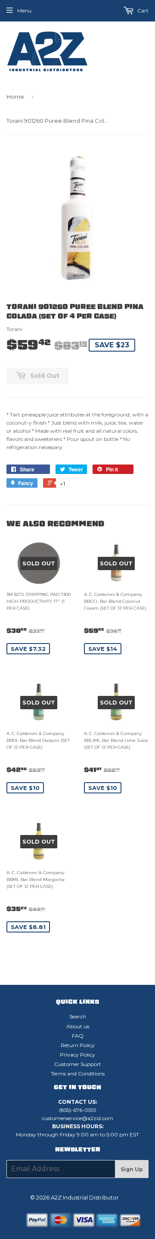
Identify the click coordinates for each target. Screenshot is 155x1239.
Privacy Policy (77, 1054)
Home (15, 96)
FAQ (78, 1035)
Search (77, 1016)
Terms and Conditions (78, 1073)
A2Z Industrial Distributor (85, 1197)
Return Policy (78, 1045)
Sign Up (132, 1169)
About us (77, 1026)
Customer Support (77, 1064)
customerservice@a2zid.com (77, 1118)
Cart (142, 10)
